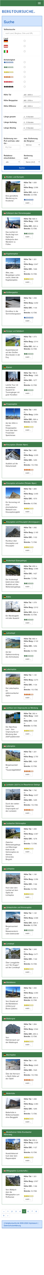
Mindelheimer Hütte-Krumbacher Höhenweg (18, 1133)
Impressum (33, 1223)
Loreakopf (10, 943)
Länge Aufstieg (10, 122)
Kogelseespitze (12, 253)
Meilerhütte (10, 1093)
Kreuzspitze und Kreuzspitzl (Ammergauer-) (23, 522)
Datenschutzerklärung (12, 1225)
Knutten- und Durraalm (15, 177)
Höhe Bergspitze (11, 100)
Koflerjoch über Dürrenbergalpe (18, 213)
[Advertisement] (22, 1253)
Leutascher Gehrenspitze (16, 823)
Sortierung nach (28, 156)
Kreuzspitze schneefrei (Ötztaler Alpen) (21, 483)
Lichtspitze (10, 868)
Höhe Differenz (10, 106)
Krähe (8, 597)
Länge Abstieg (10, 128)
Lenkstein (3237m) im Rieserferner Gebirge (23, 784)
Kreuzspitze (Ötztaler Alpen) (17, 444)
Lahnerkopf (10, 633)
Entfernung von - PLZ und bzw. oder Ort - (11, 140)
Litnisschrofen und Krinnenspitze (18, 907)
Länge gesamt (10, 116)
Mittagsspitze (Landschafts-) (17, 1170)
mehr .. (28, 203)
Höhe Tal (7, 94)
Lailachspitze (11, 669)
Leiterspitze (10, 746)
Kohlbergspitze (12, 292)
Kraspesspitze (11, 404)
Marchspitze (11, 1055)
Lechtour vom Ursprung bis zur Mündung (22, 708)
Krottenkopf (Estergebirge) (16, 560)
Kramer (9, 367)
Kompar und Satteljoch (15, 331)
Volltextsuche (9, 29)
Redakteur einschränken (9, 156)
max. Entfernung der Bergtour (31, 139)
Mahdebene (11, 982)
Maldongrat (10, 1018)
